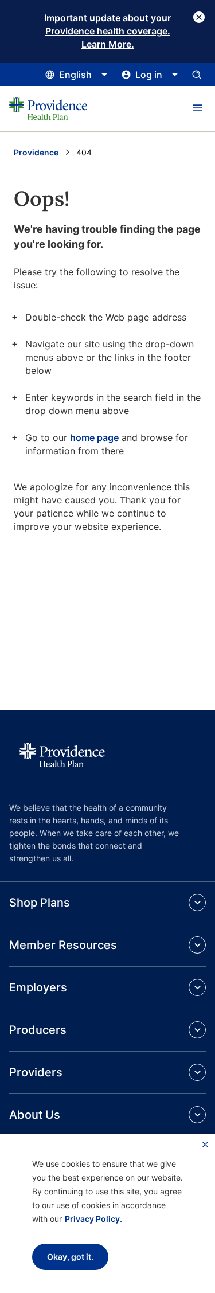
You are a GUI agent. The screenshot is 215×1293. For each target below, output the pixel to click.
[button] (197, 108)
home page (94, 437)
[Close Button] (199, 17)
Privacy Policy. (93, 1219)
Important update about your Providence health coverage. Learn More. (107, 31)
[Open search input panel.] (196, 74)
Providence (36, 152)
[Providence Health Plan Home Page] (48, 108)
